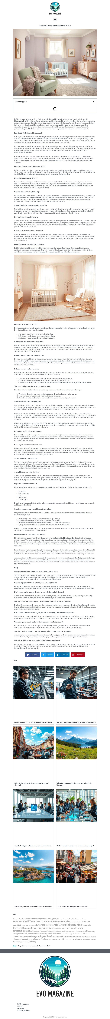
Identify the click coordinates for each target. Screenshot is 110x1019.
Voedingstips (24, 941)
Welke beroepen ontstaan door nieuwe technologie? (75, 846)
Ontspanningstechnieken (42, 936)
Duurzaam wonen (39, 921)
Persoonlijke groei (62, 936)
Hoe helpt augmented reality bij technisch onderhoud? (76, 722)
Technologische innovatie (89, 939)
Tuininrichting (17, 942)
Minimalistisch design (66, 934)
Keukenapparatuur (71, 931)
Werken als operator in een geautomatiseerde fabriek (33, 722)
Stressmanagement (55, 939)
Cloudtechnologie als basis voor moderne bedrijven (32, 846)
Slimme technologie (21, 939)
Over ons (20, 1008)
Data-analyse (49, 919)
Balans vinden (17, 919)
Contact (20, 1006)
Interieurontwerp (34, 931)
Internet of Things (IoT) (48, 931)
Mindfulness (54, 933)
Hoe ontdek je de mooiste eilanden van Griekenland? (33, 907)
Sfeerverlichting (91, 936)
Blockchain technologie (32, 918)
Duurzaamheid (21, 921)
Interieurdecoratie (74, 928)
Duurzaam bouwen (81, 919)
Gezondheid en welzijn (59, 928)
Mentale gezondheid (28, 934)
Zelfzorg (32, 941)
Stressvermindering (72, 939)
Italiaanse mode (60, 931)
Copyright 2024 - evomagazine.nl (55, 1017)
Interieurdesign (21, 930)
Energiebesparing (70, 924)
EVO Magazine (23, 1004)
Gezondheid (48, 928)
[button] (55, 19)
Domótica (72, 919)
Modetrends (87, 934)
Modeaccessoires (78, 934)
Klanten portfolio (23, 1010)
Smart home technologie (38, 939)
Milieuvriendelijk (41, 934)
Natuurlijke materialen (21, 936)
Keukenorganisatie (81, 931)
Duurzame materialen (74, 921)
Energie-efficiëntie (47, 924)
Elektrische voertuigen (29, 925)
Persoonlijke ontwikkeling (78, 936)
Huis (14, 946)
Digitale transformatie (62, 919)
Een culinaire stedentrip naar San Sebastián (72, 907)
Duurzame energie (59, 921)
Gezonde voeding (33, 927)
